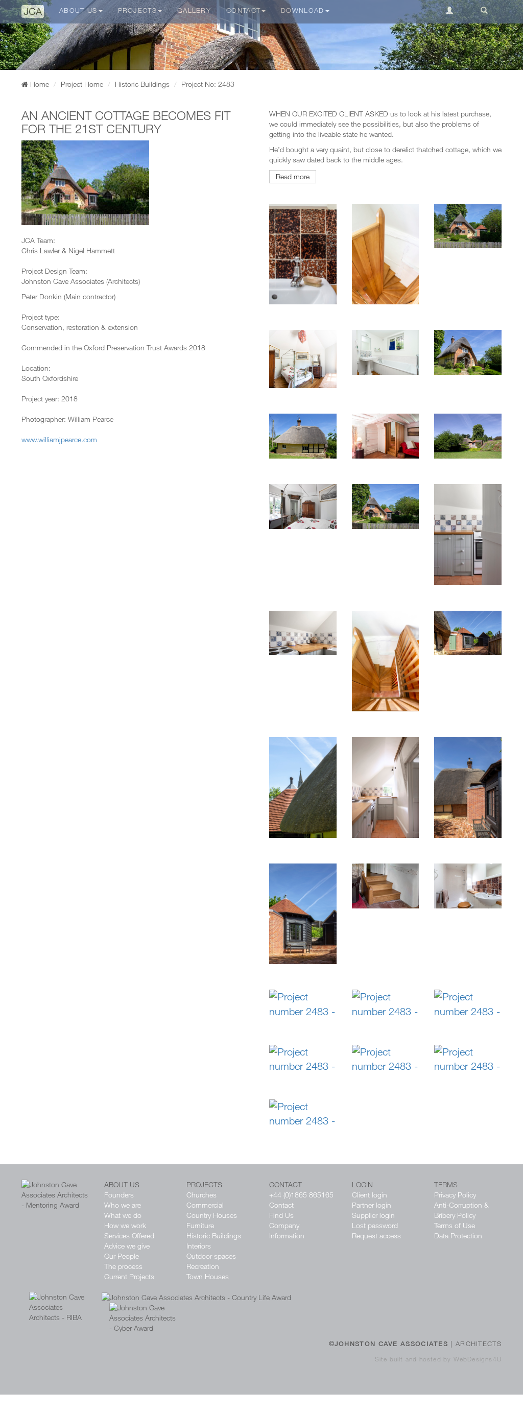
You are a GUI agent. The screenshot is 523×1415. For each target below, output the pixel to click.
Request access (376, 1235)
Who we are (122, 1205)
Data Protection (458, 1235)
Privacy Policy (455, 1194)
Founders (119, 1194)
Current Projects (129, 1276)
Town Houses (207, 1276)
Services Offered (129, 1235)
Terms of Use (454, 1225)
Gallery (194, 10)
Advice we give (127, 1245)
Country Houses (211, 1215)
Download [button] (302, 10)
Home (38, 84)
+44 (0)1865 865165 (301, 1194)
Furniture (200, 1225)
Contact (281, 1205)
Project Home (82, 84)
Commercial (205, 1205)
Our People (121, 1256)
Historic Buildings (142, 84)
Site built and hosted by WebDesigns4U (438, 1359)
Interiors (198, 1245)
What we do (122, 1215)
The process (123, 1266)
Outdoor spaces (211, 1256)
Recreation (202, 1266)
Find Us (281, 1215)
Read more (293, 176)
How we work (125, 1225)
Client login (369, 1194)
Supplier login (373, 1215)
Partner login (371, 1205)
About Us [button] (78, 10)
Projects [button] (137, 10)
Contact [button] (243, 10)
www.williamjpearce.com (59, 439)
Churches (201, 1194)
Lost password (375, 1225)
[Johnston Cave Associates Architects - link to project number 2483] (261, 35)
